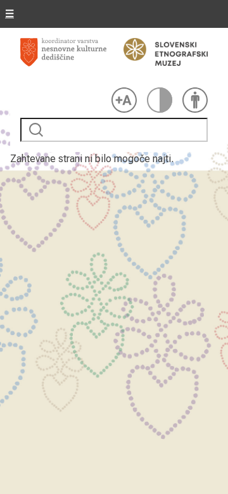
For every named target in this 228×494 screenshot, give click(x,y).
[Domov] (63, 60)
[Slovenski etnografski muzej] (159, 52)
